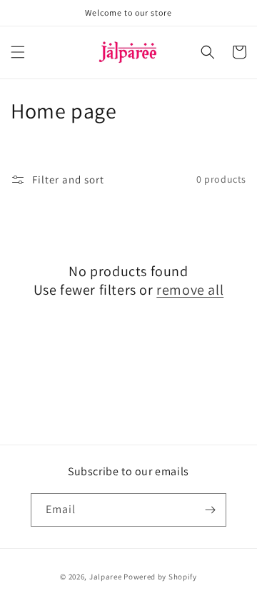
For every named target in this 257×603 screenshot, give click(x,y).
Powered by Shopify (160, 577)
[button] (18, 52)
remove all (189, 289)
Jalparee (105, 577)
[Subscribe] (210, 510)
